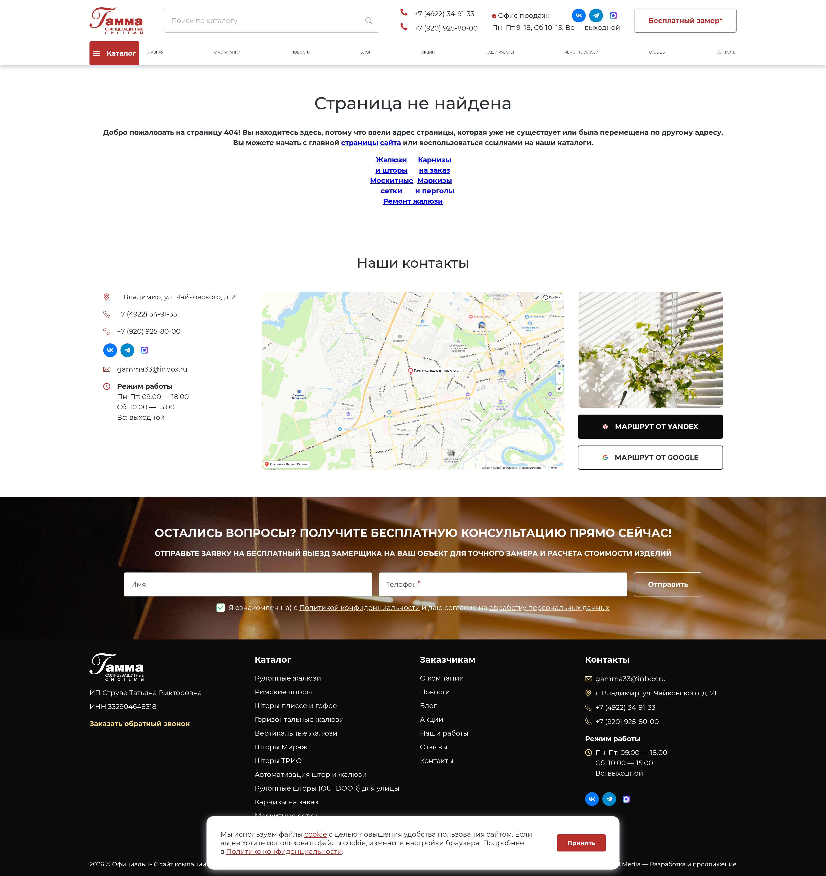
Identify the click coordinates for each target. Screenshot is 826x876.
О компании (227, 52)
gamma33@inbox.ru (152, 369)
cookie (315, 834)
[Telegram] (596, 15)
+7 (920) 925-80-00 (446, 28)
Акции (428, 52)
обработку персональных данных (549, 607)
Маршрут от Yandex (656, 426)
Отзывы (657, 52)
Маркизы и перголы (434, 185)
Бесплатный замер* (686, 20)
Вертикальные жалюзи (296, 733)
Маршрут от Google (656, 457)
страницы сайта (371, 142)
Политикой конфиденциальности (359, 607)
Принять (581, 843)
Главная (155, 52)
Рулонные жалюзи (288, 678)
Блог (366, 52)
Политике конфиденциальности (284, 851)
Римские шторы (283, 692)
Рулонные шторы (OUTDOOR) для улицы (327, 788)
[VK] (579, 15)
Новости (300, 52)
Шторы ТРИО (278, 760)
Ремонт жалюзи (581, 52)
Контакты (726, 52)
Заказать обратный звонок (139, 723)
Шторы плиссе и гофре (296, 705)
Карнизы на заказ (434, 165)
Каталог (273, 659)
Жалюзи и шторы (392, 165)
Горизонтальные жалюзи (299, 719)
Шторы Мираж (281, 747)
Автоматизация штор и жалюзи (311, 774)
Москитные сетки (391, 185)
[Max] (613, 15)
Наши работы (499, 52)
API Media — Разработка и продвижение (673, 864)
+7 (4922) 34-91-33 (444, 13)
